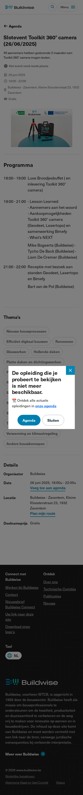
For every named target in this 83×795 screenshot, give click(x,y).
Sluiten (53, 420)
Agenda (29, 420)
